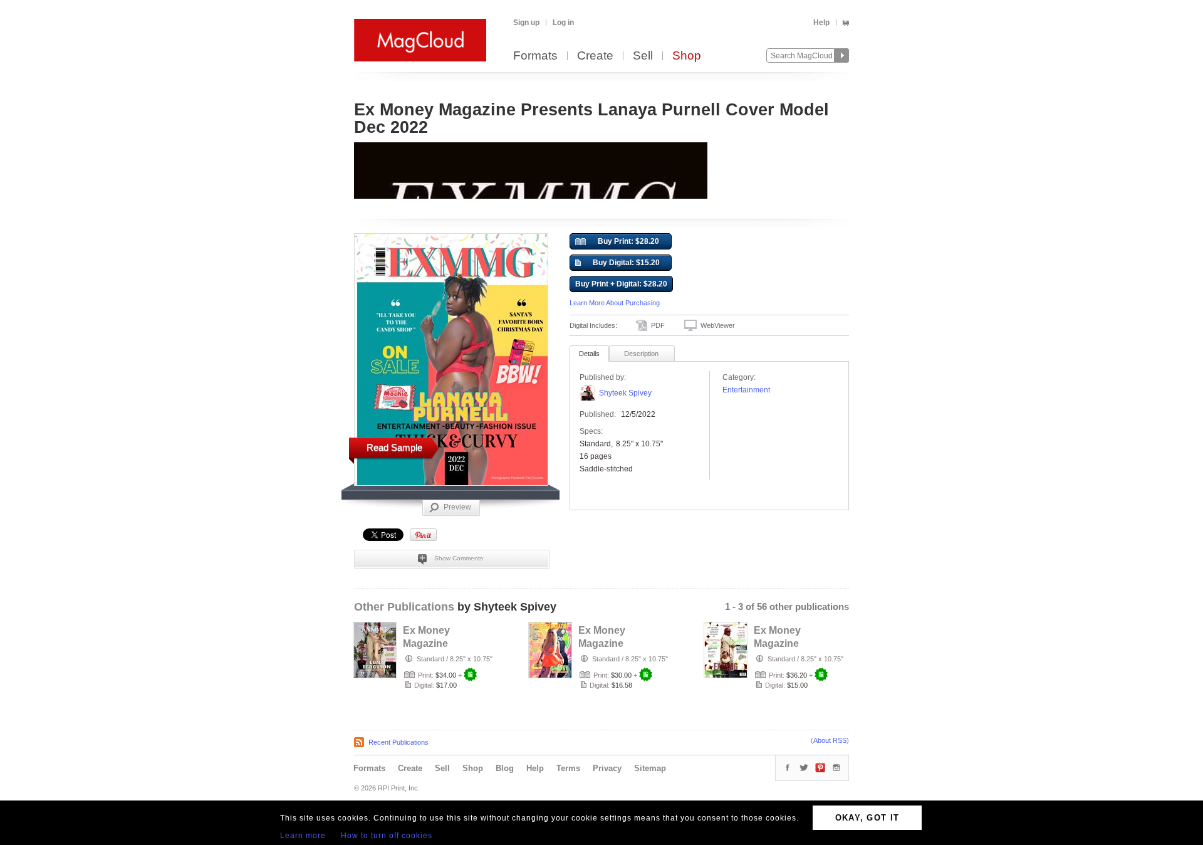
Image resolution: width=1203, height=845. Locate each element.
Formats (535, 56)
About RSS (829, 740)
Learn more (303, 835)
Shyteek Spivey (625, 393)
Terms (568, 768)
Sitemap (650, 768)
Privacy (607, 768)
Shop (686, 56)
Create (595, 56)
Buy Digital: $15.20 (626, 262)
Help (821, 22)
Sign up (526, 22)
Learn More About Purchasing (615, 303)
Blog (505, 768)
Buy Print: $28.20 (628, 241)
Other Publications (404, 607)
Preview (457, 507)
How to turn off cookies (386, 835)
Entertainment (746, 390)
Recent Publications (398, 742)
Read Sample (394, 447)
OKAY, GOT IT (867, 817)
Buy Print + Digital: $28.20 (621, 284)
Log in (563, 22)
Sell (643, 56)
